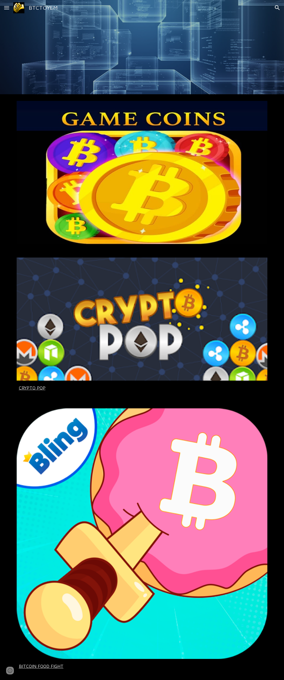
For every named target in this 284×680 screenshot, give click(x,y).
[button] (6, 7)
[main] (142, 388)
